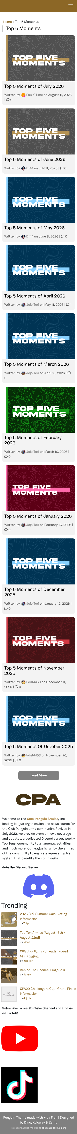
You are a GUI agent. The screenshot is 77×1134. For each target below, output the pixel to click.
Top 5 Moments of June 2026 (34, 159)
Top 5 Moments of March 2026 (36, 364)
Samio (27, 974)
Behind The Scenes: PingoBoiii (42, 970)
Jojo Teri (32, 305)
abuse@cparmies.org (54, 1128)
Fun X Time (34, 95)
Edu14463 (33, 682)
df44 (29, 168)
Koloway (39, 1122)
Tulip (26, 923)
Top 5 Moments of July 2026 (34, 86)
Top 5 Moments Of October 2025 (38, 746)
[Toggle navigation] (71, 6)
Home (7, 22)
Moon (26, 942)
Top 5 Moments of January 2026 (38, 516)
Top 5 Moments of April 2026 (34, 296)
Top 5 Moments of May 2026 (34, 228)
